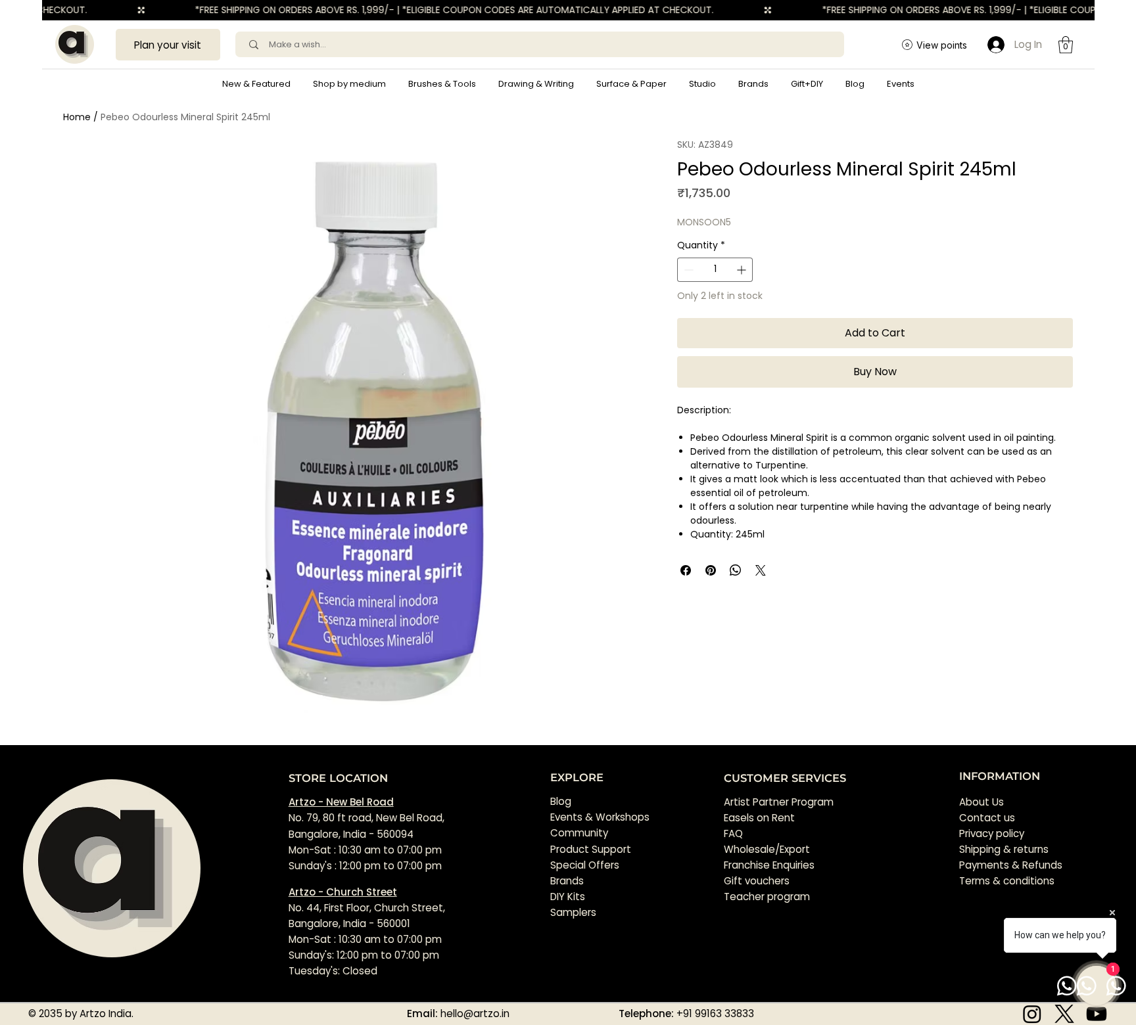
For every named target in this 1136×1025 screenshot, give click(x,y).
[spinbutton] (715, 269)
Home (77, 117)
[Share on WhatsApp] (736, 570)
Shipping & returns (1004, 849)
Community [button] (579, 833)
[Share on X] (761, 570)
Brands (567, 881)
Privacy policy (991, 833)
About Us (981, 802)
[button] (349, 84)
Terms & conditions (1008, 881)
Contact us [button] (987, 818)
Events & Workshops (600, 817)
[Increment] (742, 269)
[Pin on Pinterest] (711, 570)
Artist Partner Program (779, 802)
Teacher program (767, 896)
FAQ (733, 833)
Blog (560, 801)
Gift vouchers (757, 881)
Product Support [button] (590, 849)
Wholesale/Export (767, 849)
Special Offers (584, 865)
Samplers (573, 912)
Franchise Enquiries (769, 865)
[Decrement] (687, 269)
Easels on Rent (759, 818)
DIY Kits (567, 896)
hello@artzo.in (474, 1013)
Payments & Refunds (1010, 865)
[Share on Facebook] (686, 570)
